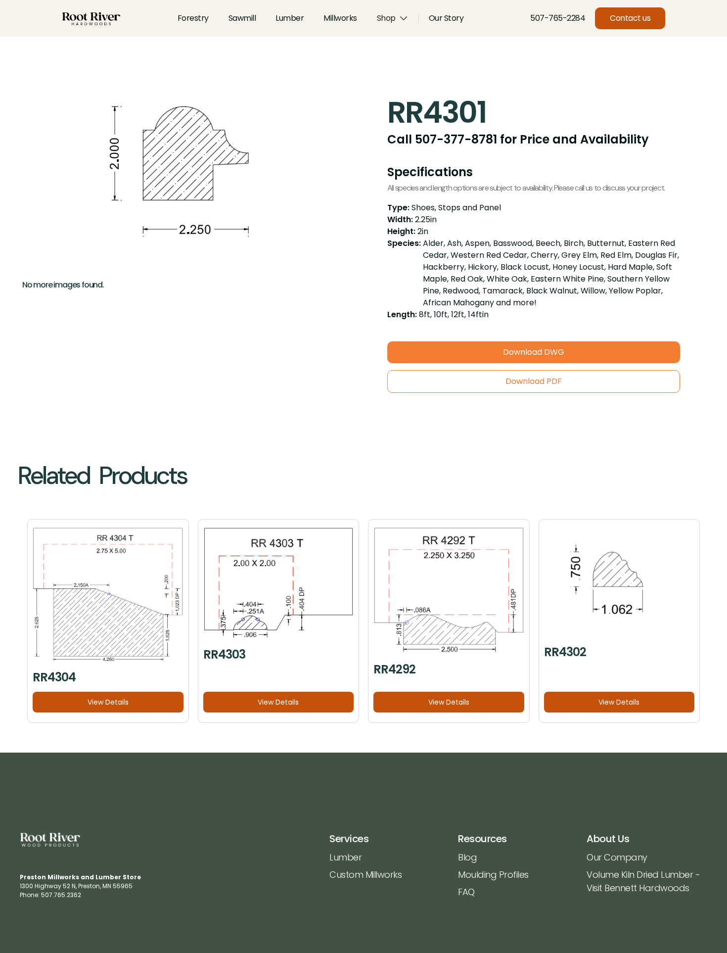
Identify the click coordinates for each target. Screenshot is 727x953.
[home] (91, 18)
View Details (108, 702)
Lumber (289, 18)
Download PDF (533, 381)
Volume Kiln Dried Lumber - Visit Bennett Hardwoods (643, 881)
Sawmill (242, 18)
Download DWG (533, 352)
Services (348, 839)
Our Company (617, 857)
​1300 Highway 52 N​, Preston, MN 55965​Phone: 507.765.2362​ (80, 886)
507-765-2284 (557, 18)
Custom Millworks (365, 874)
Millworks (340, 18)
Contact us (630, 18)
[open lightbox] (177, 182)
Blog (467, 857)
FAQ (466, 892)
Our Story (446, 18)
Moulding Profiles (493, 874)
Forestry (193, 18)
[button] (392, 18)
